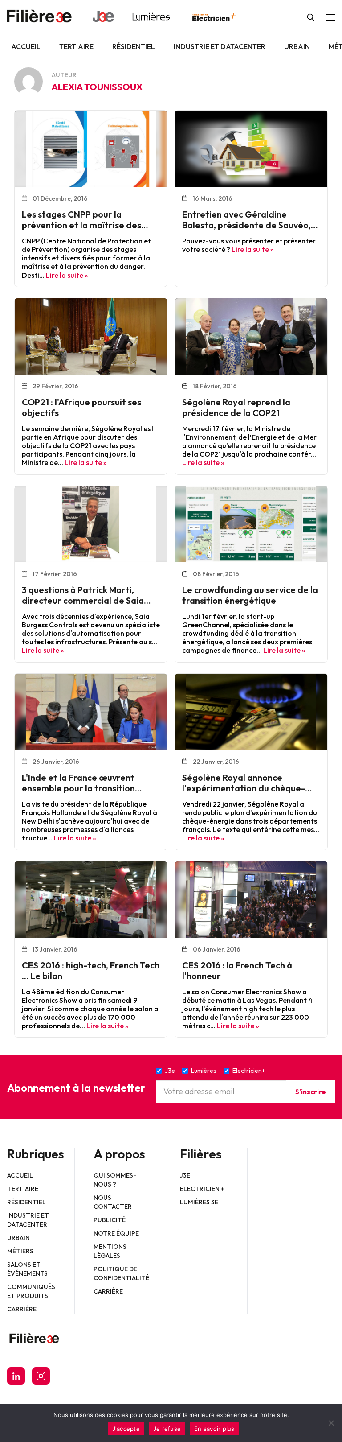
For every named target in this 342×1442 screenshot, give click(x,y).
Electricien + (202, 1189)
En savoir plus (214, 1428)
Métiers (20, 1251)
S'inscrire (310, 1091)
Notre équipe (116, 1233)
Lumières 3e (199, 1202)
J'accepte (126, 1428)
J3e (185, 1175)
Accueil (26, 46)
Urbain (297, 46)
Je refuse (167, 1428)
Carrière (22, 1309)
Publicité (110, 1220)
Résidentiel (133, 46)
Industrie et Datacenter (219, 46)
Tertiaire (76, 46)
